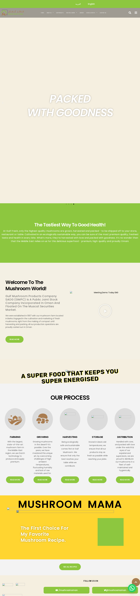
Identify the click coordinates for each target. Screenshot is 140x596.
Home (42, 12)
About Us (49, 12)
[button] (130, 12)
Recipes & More (70, 12)
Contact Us (103, 12)
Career (82, 12)
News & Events (90, 12)
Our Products (59, 12)
